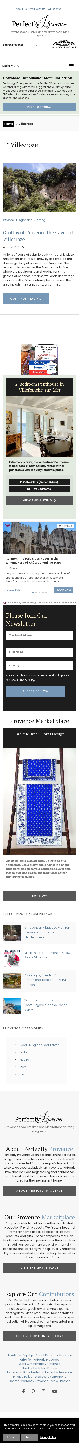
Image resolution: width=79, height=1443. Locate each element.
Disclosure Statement (50, 1377)
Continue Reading (26, 298)
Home (8, 124)
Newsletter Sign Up (20, 1355)
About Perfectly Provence (39, 1191)
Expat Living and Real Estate (39, 1045)
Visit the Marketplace (39, 1268)
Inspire (24, 1060)
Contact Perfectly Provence (28, 1381)
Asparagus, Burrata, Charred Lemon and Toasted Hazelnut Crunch (45, 980)
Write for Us (54, 9)
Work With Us (37, 9)
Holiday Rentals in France (39, 1368)
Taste (23, 1074)
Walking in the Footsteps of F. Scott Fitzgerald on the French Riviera (45, 1005)
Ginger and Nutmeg (30, 220)
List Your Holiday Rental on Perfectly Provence (39, 1372)
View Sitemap (60, 1381)
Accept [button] (11, 1437)
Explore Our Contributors (39, 1336)
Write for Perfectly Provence (39, 1360)
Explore (8, 220)
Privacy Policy (26, 680)
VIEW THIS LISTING (38, 500)
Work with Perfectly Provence (39, 1364)
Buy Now (39, 896)
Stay (22, 1067)
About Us (21, 9)
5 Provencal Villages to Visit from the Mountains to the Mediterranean (47, 932)
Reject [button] (30, 1437)
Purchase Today (39, 107)
